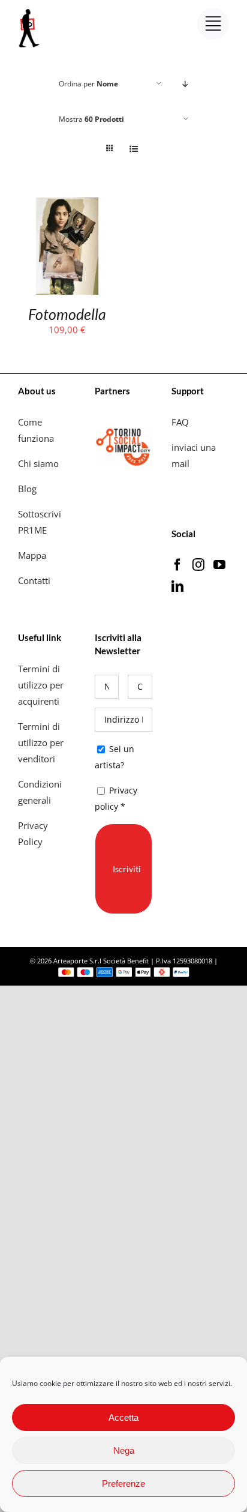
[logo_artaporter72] (30, 10)
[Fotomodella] (67, 205)
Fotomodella (67, 314)
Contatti (34, 580)
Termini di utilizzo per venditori (41, 742)
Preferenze (123, 1483)
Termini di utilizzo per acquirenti (41, 685)
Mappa (32, 555)
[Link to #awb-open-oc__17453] (213, 24)
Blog (27, 489)
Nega (123, 1450)
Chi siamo (39, 463)
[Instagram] (198, 565)
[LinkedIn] (177, 586)
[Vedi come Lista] (133, 148)
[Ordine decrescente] (185, 83)
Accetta (123, 1417)
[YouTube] (219, 565)
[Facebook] (177, 565)
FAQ (180, 422)
